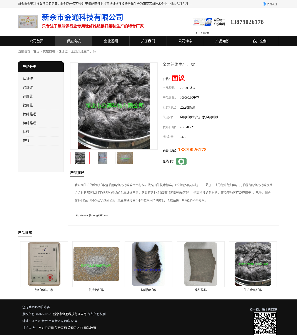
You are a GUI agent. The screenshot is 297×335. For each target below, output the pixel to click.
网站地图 (90, 328)
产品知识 (222, 41)
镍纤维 (28, 105)
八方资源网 (46, 328)
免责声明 (61, 328)
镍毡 (26, 141)
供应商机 (74, 41)
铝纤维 (28, 87)
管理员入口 (75, 328)
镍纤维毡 (30, 123)
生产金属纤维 (201, 290)
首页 (36, 51)
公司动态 (185, 41)
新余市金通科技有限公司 (70, 314)
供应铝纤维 (44, 290)
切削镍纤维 (96, 290)
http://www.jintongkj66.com (92, 215)
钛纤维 (63, 51)
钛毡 (26, 132)
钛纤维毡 (30, 114)
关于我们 (148, 41)
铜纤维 (28, 96)
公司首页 (36, 41)
